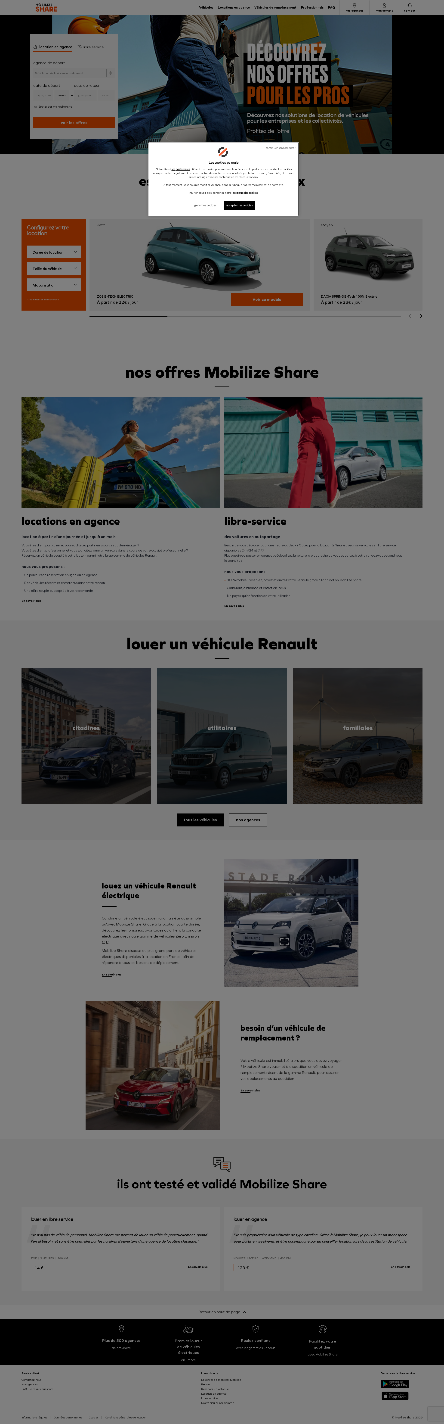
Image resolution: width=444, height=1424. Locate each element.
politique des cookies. (245, 192)
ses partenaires (181, 169)
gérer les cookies (205, 205)
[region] (223, 179)
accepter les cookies (239, 205)
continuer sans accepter (280, 148)
